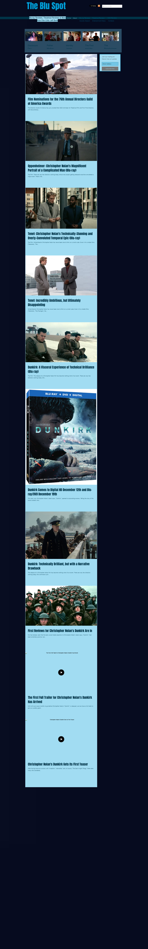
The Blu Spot (46, 6)
